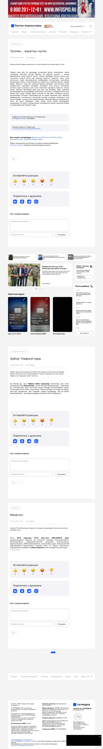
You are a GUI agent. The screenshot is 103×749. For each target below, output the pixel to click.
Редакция (74, 32)
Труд (76, 676)
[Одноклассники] (22, 202)
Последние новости (29, 676)
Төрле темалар (87, 676)
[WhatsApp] (36, 202)
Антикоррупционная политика (21, 739)
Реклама (63, 32)
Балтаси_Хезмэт (16, 145)
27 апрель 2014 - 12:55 (16, 521)
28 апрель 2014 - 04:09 (16, 57)
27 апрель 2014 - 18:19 (16, 365)
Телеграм (27, 139)
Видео (24, 32)
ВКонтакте (36, 137)
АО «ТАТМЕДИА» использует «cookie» (24, 741)
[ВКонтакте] (15, 202)
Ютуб (60, 137)
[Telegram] (29, 202)
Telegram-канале (20, 118)
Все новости (84, 333)
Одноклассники (16, 139)
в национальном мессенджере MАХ (26, 129)
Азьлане (52, 32)
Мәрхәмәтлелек (19, 351)
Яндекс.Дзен (37, 139)
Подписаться (82, 743)
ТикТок (54, 137)
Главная (13, 676)
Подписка (85, 32)
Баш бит (15, 32)
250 (13, 159)
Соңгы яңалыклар (38, 32)
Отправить (62, 235)
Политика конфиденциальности (22, 745)
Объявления (56, 676)
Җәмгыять (16, 44)
